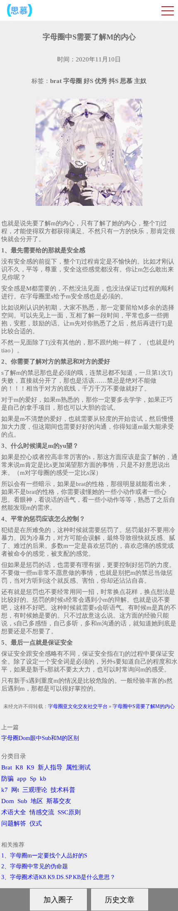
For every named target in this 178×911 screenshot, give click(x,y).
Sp (33, 778)
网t (15, 789)
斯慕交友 (58, 801)
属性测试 (78, 767)
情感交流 (41, 812)
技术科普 (63, 789)
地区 (37, 801)
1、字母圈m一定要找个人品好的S (44, 855)
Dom (7, 801)
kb (43, 778)
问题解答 (13, 823)
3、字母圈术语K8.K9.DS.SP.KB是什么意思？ (58, 877)
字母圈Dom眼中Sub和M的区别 (40, 738)
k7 (4, 789)
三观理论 (34, 789)
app (21, 778)
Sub (22, 801)
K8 (19, 767)
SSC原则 (69, 812)
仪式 (35, 823)
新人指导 (50, 767)
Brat (6, 767)
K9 (30, 767)
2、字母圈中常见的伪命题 (34, 866)
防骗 (7, 778)
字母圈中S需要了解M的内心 (144, 706)
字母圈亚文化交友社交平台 (78, 706)
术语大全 (13, 812)
